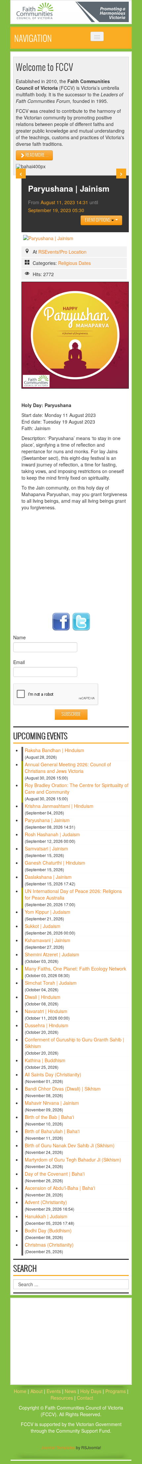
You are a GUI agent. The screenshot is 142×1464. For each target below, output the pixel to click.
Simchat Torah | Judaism (51, 982)
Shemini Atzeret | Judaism (52, 954)
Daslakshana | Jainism (48, 877)
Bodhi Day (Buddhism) (48, 1230)
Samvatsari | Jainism (46, 848)
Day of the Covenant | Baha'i (55, 1173)
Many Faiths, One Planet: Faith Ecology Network (75, 968)
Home (20, 1391)
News (71, 1391)
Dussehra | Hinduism (46, 1025)
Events (54, 1391)
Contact (85, 1397)
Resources (62, 1397)
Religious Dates (74, 263)
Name (19, 637)
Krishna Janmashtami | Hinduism (59, 806)
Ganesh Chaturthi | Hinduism (55, 862)
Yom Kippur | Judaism (47, 911)
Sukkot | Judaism (42, 926)
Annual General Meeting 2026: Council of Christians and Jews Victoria (68, 767)
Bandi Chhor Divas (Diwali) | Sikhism (63, 1088)
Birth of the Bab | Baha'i (49, 1117)
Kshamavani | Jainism (47, 940)
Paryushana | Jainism (47, 820)
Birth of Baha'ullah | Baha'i (52, 1131)
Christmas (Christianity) (49, 1244)
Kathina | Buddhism (45, 1060)
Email (19, 662)
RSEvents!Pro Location (62, 251)
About (36, 1391)
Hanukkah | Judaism (46, 1216)
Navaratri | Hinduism (46, 1011)
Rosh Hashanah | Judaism (52, 834)
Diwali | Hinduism (42, 997)
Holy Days (91, 1391)
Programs (116, 1391)
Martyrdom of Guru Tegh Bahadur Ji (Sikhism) (73, 1159)
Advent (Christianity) (46, 1202)
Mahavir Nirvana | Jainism (52, 1102)
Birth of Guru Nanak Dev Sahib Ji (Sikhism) (70, 1145)
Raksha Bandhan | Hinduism (54, 750)
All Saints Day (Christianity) (53, 1074)
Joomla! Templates (58, 1447)
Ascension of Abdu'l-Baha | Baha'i (60, 1188)
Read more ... (37, 155)
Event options (98, 220)
